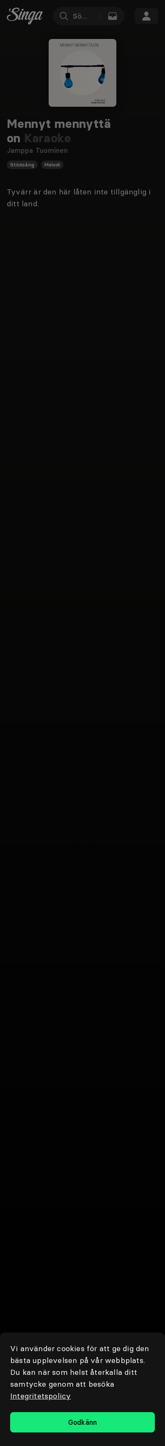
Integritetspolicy (40, 1396)
